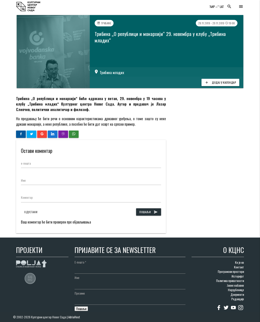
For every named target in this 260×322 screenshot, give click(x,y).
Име (23, 180)
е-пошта (26, 163)
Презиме (80, 293)
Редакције (237, 299)
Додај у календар (220, 82)
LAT (222, 6)
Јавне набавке (235, 285)
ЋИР (212, 6)
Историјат (238, 276)
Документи (237, 294)
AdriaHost (74, 317)
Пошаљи (148, 212)
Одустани (30, 212)
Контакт (239, 267)
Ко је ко (239, 262)
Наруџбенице (236, 289)
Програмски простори (231, 271)
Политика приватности (230, 280)
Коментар (27, 197)
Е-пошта (80, 262)
